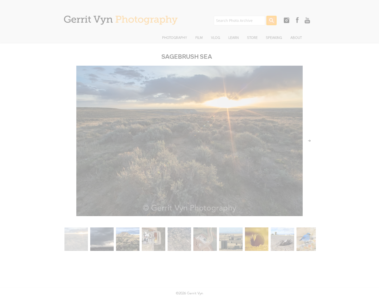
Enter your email (160, 172)
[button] (275, 92)
